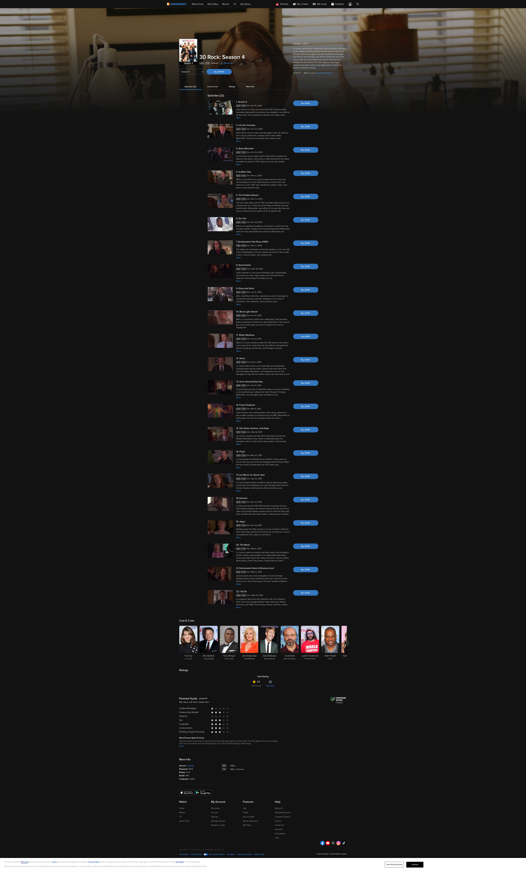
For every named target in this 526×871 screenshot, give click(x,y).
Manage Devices (218, 821)
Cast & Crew (212, 86)
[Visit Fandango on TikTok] (343, 843)
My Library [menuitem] (246, 4)
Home (181, 808)
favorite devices (323, 73)
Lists (245, 808)
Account (214, 812)
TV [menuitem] (234, 4)
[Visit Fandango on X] (333, 843)
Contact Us (279, 825)
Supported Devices (283, 812)
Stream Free (184, 821)
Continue (414, 864)
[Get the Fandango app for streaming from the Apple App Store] (186, 792)
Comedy (190, 766)
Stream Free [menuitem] (198, 4)
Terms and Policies (244, 854)
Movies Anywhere (250, 821)
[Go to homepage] (177, 4)
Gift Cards (247, 825)
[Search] (358, 4)
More (238, 118)
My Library (215, 808)
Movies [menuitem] (225, 4)
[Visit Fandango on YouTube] (327, 843)
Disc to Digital (249, 817)
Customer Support (282, 817)
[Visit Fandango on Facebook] (322, 843)
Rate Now (270, 686)
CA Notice (231, 854)
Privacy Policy (196, 854)
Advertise (279, 829)
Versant (25, 862)
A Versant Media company (338, 854)
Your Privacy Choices (216, 854)
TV (180, 817)
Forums (278, 821)
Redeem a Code (218, 825)
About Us (279, 808)
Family (245, 812)
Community (256, 686)
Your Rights (179, 862)
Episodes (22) (190, 86)
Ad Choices (183, 854)
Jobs (277, 838)
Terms (54, 862)
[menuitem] (319, 4)
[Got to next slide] (346, 643)
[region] (263, 864)
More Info (250, 86)
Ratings (232, 86)
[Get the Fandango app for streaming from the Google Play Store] (203, 792)
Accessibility (280, 833)
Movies (182, 812)
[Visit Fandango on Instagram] (338, 843)
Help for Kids (259, 854)
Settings (214, 817)
